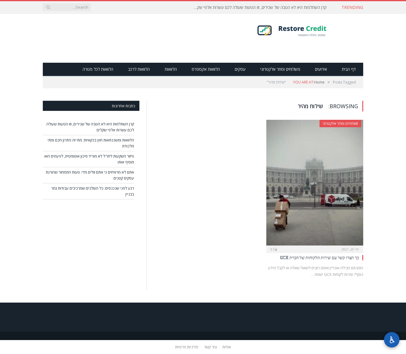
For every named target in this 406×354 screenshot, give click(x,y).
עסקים (240, 69)
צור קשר (210, 347)
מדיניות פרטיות (186, 347)
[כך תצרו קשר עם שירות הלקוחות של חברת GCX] (314, 184)
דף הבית (349, 69)
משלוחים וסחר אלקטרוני (280, 69)
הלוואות (171, 69)
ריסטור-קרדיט (303, 30)
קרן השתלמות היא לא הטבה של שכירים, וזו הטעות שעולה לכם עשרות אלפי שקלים (259, 7)
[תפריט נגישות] (391, 339)
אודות (226, 347)
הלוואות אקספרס (206, 69)
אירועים (321, 69)
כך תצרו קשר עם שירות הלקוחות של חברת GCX (319, 257)
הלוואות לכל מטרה (98, 69)
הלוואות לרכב (139, 69)
